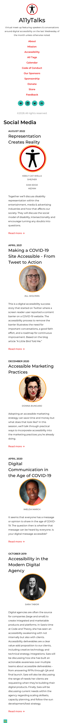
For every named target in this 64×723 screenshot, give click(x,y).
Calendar (32, 62)
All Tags (32, 57)
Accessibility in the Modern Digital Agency (28, 564)
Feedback (32, 94)
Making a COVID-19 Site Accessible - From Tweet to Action (31, 256)
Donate (32, 84)
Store (32, 89)
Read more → (32, 233)
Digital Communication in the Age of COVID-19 (29, 469)
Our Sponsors (32, 73)
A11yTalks (32, 20)
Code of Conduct (32, 68)
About (32, 41)
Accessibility (32, 52)
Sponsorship (32, 78)
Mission (32, 46)
